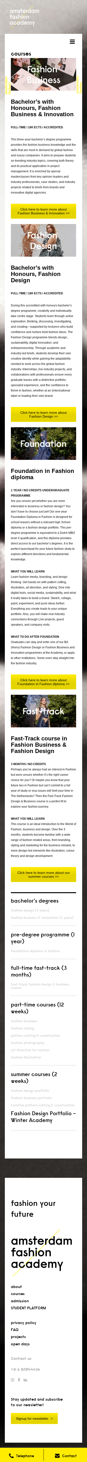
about (16, 1286)
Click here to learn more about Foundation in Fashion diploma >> (43, 682)
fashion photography (27, 1043)
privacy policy (23, 1322)
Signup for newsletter (32, 1418)
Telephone (25, 1456)
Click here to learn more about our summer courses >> (43, 874)
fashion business (24, 1021)
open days (20, 1343)
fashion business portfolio (31, 1098)
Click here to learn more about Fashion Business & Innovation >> (44, 211)
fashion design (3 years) (30, 910)
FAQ (15, 1329)
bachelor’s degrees (34, 900)
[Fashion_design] (43, 240)
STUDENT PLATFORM (28, 1307)
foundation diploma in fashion (35, 951)
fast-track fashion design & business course (40, 986)
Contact (69, 1456)
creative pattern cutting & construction (42, 1105)
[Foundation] (43, 443)
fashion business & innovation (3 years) (42, 917)
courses (18, 1293)
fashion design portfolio (30, 1090)
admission (20, 1300)
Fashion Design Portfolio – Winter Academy (43, 1116)
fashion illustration (26, 1057)
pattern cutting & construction (35, 1035)
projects (18, 1336)
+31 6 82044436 (25, 1369)
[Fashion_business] (43, 74)
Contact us (21, 1358)
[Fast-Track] (43, 711)
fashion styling (22, 1028)
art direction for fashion (30, 1050)
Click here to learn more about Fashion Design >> (43, 414)
